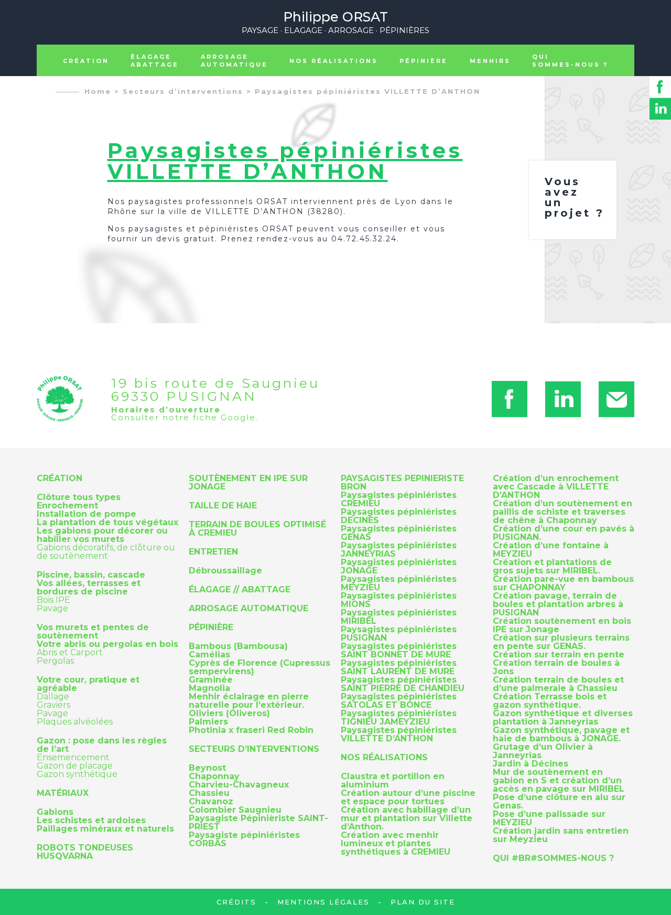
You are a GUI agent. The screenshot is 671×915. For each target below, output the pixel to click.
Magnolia (209, 688)
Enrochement (67, 506)
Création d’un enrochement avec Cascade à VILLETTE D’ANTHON (556, 486)
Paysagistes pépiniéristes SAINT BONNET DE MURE (399, 650)
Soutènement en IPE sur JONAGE (248, 482)
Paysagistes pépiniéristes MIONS (399, 600)
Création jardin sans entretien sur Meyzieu (561, 835)
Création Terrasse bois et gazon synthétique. (550, 701)
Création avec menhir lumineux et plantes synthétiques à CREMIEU (395, 843)
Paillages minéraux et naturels (105, 829)
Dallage (53, 696)
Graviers (53, 705)
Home (97, 91)
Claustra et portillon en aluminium (393, 780)
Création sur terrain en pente (558, 655)
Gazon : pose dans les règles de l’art (102, 745)
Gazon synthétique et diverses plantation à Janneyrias (563, 717)
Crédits (236, 902)
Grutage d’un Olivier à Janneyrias (543, 751)
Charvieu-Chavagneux (239, 785)
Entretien (213, 552)
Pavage (52, 608)
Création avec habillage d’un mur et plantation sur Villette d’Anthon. (406, 818)
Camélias (209, 655)
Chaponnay (214, 776)
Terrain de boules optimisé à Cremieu (257, 528)
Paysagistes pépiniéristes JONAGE (399, 566)
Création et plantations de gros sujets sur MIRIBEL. (552, 566)
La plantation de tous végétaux (107, 522)
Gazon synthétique (77, 774)
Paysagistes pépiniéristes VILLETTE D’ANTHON (367, 91)
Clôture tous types (79, 497)
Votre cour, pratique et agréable (88, 684)
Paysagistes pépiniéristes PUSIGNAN (399, 633)
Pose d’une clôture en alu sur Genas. (559, 801)
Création (86, 61)
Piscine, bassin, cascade (91, 575)
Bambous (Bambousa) (238, 646)
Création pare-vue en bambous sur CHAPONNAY (563, 583)
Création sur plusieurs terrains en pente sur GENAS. (561, 642)
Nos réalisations (333, 61)
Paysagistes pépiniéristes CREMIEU (399, 499)
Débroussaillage (225, 571)
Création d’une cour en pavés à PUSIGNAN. (563, 533)
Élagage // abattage (239, 590)
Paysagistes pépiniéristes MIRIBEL (399, 617)
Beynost (207, 768)
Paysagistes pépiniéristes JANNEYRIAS (399, 549)
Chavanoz (211, 801)
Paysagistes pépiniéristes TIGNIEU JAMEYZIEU (399, 717)
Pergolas (55, 661)
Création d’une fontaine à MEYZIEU (551, 549)
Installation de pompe (86, 514)
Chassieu (209, 793)
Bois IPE (53, 600)
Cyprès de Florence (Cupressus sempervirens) (259, 667)
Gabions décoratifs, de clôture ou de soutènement (106, 551)
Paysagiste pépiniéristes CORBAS (244, 839)
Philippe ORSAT (335, 21)
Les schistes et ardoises (91, 820)
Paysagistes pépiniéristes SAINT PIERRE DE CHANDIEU (402, 684)
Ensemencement (73, 757)
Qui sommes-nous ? (570, 60)
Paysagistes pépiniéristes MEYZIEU (399, 583)
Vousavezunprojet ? (574, 197)
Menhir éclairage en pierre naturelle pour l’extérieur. (249, 701)
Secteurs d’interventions (183, 91)
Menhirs (490, 61)
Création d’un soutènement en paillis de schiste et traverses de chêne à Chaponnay (562, 512)
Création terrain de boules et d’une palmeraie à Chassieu (558, 684)
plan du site (423, 902)
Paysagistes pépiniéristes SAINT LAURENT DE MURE (399, 667)
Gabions (55, 812)
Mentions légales (323, 902)
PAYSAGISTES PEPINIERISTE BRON (402, 482)
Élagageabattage (155, 60)
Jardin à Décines (530, 764)
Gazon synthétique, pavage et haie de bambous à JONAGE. (561, 734)
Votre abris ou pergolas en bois (107, 644)
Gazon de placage (75, 766)
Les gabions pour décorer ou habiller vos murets (102, 535)
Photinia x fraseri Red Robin (251, 730)
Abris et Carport (70, 652)
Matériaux (63, 793)
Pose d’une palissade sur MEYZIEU (549, 818)
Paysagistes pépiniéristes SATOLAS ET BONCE (399, 701)
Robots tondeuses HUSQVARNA (85, 852)
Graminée (211, 680)
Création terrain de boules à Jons (556, 667)
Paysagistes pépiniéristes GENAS (399, 533)
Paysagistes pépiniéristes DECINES (399, 516)
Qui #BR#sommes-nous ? (553, 858)
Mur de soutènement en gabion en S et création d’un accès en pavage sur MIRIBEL (558, 780)
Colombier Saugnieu (235, 810)
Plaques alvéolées (75, 722)
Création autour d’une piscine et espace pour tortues (408, 797)
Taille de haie (223, 506)
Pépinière (423, 61)
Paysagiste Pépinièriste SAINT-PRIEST (258, 822)
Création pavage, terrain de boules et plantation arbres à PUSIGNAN (558, 604)
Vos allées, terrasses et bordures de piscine (88, 587)
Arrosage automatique (248, 608)
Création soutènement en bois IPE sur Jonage (562, 625)
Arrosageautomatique (234, 60)
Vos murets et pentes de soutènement (93, 631)
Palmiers (208, 722)
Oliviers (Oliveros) (229, 713)
